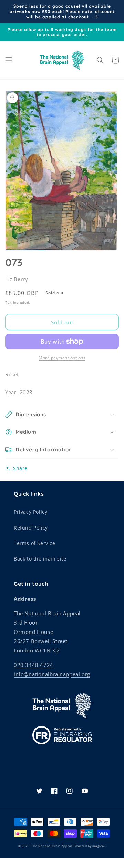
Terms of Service (34, 543)
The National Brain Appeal (51, 846)
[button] (8, 60)
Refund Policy (31, 527)
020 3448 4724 (33, 664)
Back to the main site (40, 558)
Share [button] (20, 468)
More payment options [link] (62, 358)
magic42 (99, 846)
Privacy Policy (30, 512)
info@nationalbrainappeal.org (52, 674)
